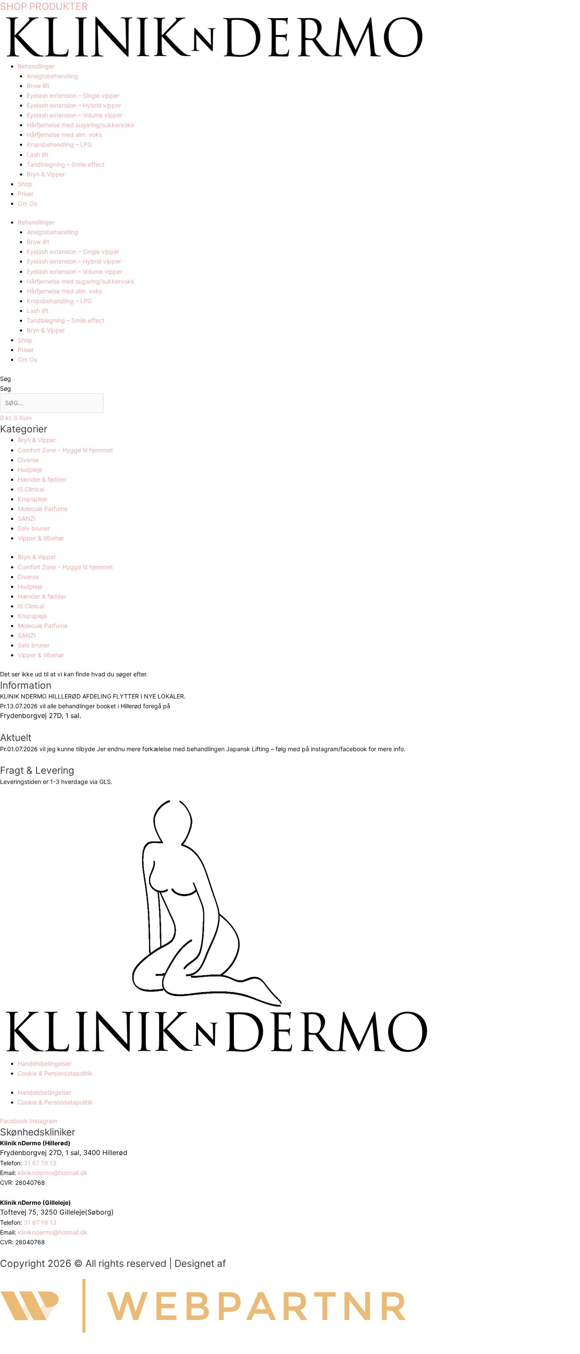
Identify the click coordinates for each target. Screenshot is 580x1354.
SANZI (27, 518)
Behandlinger (36, 66)
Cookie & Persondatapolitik (55, 1073)
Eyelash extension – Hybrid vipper (74, 105)
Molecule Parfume (43, 508)
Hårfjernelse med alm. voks (64, 134)
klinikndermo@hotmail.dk (53, 1172)
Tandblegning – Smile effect (65, 164)
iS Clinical (31, 489)
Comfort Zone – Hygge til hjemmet (65, 450)
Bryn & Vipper (46, 174)
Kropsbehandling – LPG (59, 144)
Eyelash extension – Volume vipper (74, 115)
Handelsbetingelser (44, 1063)
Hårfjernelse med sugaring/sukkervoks (80, 124)
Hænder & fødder (42, 479)
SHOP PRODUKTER (44, 6)
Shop (25, 183)
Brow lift (38, 85)
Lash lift (37, 154)
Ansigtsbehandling (52, 75)
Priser (26, 193)
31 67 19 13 (41, 1163)
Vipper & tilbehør (41, 538)
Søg (5, 378)
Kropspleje (32, 498)
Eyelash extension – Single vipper (73, 95)
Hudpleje (30, 469)
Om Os (27, 203)
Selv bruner (34, 528)
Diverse (28, 459)
